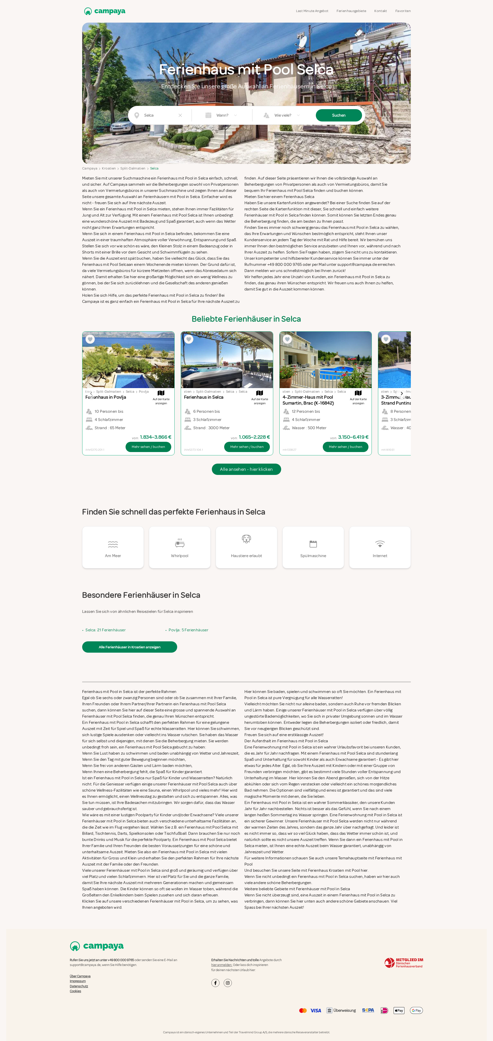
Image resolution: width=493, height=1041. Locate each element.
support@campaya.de (85, 965)
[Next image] (401, 393)
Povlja (144, 391)
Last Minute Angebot (312, 11)
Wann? (222, 115)
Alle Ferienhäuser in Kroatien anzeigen (129, 647)
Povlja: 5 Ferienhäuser (188, 630)
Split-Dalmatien (132, 168)
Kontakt (380, 11)
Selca (154, 168)
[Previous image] (91, 393)
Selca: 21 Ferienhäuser (106, 630)
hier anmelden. (221, 965)
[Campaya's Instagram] (228, 983)
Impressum (78, 981)
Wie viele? (282, 115)
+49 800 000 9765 (121, 960)
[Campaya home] (103, 11)
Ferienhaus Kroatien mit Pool (334, 870)
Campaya (89, 168)
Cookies (75, 991)
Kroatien (109, 168)
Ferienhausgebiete (351, 11)
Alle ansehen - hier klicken (246, 469)
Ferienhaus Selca (299, 196)
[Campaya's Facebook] (215, 983)
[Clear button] (180, 115)
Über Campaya (80, 976)
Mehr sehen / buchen (148, 447)
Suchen (339, 115)
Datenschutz (79, 986)
